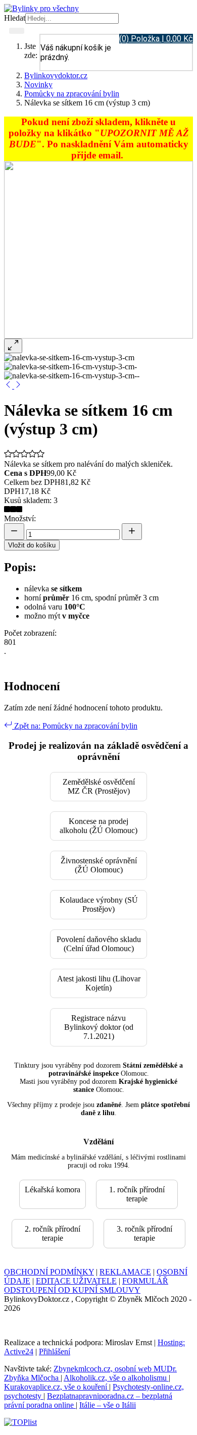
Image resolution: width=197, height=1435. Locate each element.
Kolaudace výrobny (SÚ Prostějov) (99, 904)
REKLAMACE (125, 1271)
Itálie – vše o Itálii (107, 1405)
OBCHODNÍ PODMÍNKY (49, 1271)
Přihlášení (54, 1351)
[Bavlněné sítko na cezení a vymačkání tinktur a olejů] (18, 385)
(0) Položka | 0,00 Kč (156, 38)
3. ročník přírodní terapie (144, 1233)
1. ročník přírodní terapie (137, 1194)
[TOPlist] (20, 1422)
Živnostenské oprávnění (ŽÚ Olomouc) (99, 865)
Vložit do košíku (32, 545)
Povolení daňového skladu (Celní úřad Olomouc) (99, 944)
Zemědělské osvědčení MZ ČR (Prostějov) (99, 786)
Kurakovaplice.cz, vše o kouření (56, 1387)
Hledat (14, 18)
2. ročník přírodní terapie (52, 1233)
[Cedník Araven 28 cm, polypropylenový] (9, 385)
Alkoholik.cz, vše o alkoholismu (116, 1377)
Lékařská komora (52, 1189)
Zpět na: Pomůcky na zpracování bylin (74, 726)
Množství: (20, 518)
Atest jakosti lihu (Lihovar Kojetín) (98, 983)
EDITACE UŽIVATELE (76, 1281)
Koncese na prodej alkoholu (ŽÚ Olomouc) (98, 826)
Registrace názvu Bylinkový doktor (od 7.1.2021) (98, 1027)
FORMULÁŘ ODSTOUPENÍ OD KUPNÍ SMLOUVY (86, 1285)
